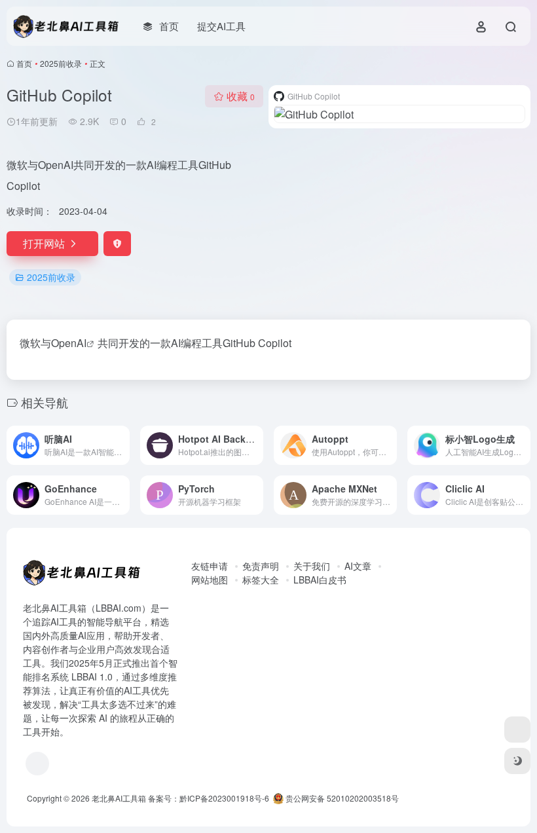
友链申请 (209, 565)
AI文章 (357, 565)
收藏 (241, 95)
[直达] (122, 445)
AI (81, 342)
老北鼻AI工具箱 (119, 798)
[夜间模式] (517, 761)
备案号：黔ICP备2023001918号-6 (208, 798)
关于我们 (311, 565)
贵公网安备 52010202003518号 (341, 798)
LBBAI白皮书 (319, 579)
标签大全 (260, 579)
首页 (24, 63)
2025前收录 (61, 63)
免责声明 (260, 565)
